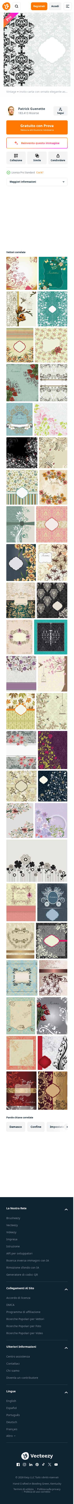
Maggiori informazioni (23, 181)
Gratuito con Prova (37, 127)
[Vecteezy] (6, 6)
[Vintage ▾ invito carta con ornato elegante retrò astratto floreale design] (21, 273)
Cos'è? (39, 172)
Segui (60, 113)
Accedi (55, 6)
